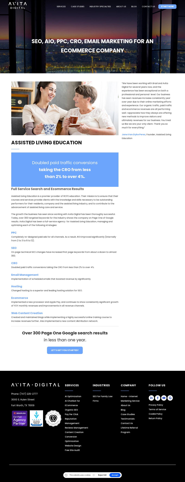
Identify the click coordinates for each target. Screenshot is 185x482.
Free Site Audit (72, 450)
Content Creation (74, 432)
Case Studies (77, 6)
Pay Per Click (71, 414)
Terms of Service (157, 409)
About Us (121, 6)
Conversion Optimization (72, 439)
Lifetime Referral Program (129, 430)
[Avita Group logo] (18, 5)
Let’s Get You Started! (65, 350)
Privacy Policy (156, 405)
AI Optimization (73, 396)
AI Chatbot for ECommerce (72, 403)
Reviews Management (76, 427)
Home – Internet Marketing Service (130, 398)
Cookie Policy (156, 413)
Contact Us (148, 6)
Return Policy (155, 418)
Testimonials (128, 418)
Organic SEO (71, 409)
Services (61, 6)
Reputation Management (72, 421)
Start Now (167, 6)
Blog (134, 6)
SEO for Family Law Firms (102, 398)
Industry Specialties (100, 6)
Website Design (73, 445)
